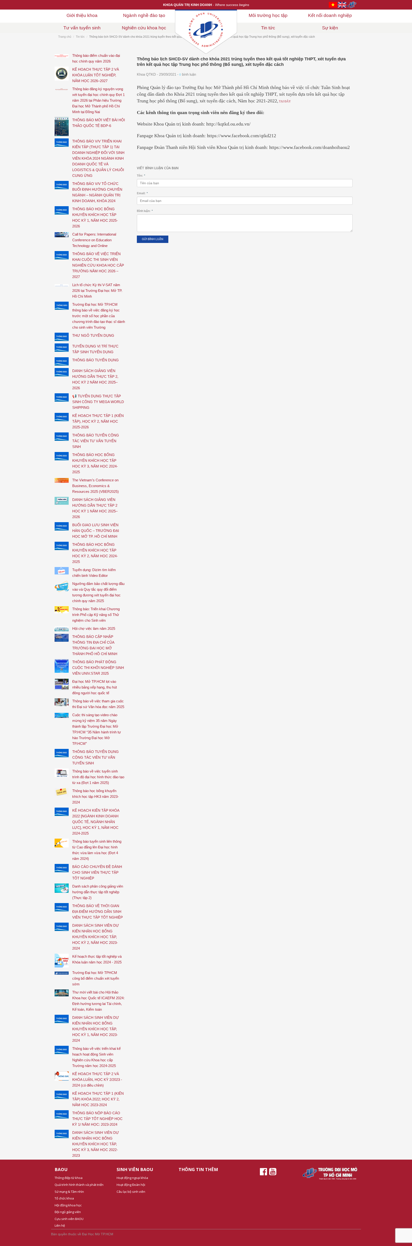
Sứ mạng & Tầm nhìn (69, 1191)
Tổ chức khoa (64, 1198)
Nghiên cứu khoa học (144, 27)
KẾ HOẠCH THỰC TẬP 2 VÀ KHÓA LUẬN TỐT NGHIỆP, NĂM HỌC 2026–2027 (95, 75)
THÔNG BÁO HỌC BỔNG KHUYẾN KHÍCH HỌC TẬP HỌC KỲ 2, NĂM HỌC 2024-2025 (95, 553)
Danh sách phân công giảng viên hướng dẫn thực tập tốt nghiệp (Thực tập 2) (97, 892)
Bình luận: (145, 211)
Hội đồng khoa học (68, 1205)
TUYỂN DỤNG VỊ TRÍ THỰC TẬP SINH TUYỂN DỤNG (95, 349)
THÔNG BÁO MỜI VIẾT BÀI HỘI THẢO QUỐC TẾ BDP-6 (98, 123)
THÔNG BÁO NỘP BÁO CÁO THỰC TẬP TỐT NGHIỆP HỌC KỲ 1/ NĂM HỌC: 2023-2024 (97, 1118)
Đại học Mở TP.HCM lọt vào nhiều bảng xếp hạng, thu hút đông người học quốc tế (94, 687)
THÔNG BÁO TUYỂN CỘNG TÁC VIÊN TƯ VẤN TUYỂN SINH (95, 441)
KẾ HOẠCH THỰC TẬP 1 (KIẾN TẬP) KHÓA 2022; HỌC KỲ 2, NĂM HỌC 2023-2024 (98, 1099)
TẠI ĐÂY (284, 101)
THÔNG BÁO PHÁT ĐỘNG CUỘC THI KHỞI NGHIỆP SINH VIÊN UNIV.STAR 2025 (98, 667)
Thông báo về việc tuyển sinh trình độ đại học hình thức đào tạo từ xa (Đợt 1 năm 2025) (98, 777)
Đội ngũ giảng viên (68, 1212)
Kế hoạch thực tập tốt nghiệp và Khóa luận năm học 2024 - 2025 (97, 959)
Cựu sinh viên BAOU (69, 1219)
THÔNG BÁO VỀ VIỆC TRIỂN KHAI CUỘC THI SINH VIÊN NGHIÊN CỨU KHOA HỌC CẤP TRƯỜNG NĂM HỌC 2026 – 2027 (98, 265)
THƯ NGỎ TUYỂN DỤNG (93, 335)
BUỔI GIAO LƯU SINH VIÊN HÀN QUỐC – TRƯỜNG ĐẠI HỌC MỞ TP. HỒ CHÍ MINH (95, 530)
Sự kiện (330, 27)
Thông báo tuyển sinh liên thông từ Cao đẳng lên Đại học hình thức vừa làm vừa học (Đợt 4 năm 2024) (96, 850)
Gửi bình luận (152, 239)
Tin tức (268, 27)
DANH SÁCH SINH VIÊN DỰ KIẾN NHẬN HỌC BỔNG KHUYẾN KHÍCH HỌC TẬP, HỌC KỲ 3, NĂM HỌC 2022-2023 (95, 1143)
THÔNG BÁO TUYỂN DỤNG (95, 360)
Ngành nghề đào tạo (144, 15)
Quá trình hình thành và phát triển (79, 1185)
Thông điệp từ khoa (68, 1178)
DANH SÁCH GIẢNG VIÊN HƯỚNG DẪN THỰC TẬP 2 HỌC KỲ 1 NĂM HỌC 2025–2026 (95, 508)
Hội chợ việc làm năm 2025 (93, 628)
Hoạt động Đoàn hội (131, 1185)
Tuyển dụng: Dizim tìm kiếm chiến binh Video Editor (94, 573)
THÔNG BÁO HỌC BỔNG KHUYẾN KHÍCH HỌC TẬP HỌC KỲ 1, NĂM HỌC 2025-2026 (95, 217)
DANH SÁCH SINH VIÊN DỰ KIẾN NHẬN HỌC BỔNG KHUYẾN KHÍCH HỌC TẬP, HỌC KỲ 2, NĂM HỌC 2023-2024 (95, 936)
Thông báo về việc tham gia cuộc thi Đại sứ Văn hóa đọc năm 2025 (98, 704)
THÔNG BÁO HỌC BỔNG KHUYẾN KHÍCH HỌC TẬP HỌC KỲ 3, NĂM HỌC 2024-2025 (95, 463)
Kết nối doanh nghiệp (330, 15)
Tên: (141, 175)
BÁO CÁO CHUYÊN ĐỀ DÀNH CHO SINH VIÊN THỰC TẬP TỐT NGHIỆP (97, 872)
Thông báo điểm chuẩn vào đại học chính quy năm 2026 (96, 58)
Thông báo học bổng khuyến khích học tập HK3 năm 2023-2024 (95, 796)
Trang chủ (64, 36)
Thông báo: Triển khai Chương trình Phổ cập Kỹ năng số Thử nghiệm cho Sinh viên (96, 614)
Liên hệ (60, 1225)
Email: (142, 193)
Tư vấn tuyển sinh (82, 27)
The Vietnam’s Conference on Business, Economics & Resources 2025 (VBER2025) (95, 486)
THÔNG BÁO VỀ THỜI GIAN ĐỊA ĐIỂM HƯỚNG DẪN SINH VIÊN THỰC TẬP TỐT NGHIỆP (97, 911)
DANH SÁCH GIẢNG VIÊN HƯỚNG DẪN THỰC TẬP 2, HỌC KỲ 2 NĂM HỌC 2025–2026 (95, 379)
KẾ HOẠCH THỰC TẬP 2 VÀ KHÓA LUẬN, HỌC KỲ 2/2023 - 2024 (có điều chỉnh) (97, 1079)
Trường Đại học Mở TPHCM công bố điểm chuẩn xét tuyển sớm (95, 978)
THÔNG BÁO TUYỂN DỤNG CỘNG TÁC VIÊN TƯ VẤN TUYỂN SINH (95, 757)
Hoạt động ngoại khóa (132, 1178)
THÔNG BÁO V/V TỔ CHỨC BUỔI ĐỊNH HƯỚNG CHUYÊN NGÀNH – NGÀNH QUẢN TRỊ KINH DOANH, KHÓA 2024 (97, 192)
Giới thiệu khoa (82, 15)
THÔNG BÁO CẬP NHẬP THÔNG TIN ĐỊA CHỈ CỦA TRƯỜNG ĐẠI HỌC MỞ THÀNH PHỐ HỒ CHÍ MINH (94, 645)
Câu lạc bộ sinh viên (131, 1191)
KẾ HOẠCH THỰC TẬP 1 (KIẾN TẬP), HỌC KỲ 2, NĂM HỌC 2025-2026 (98, 421)
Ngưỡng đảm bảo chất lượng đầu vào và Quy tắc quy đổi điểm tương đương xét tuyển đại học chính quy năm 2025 (98, 592)
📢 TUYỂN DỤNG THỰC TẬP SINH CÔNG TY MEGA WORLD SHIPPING (98, 402)
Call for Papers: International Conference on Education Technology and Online (94, 240)
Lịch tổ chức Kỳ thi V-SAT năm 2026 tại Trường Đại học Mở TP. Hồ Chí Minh (97, 290)
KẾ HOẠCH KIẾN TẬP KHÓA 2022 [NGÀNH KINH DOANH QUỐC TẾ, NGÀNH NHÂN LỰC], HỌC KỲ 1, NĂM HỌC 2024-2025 (95, 821)
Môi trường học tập (268, 15)
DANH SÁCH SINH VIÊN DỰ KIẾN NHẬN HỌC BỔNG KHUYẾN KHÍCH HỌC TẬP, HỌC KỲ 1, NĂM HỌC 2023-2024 (95, 1028)
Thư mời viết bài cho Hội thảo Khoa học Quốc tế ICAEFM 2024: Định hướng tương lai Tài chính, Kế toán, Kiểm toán (98, 1000)
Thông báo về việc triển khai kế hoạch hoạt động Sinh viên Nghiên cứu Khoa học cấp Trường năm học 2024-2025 (96, 1057)
